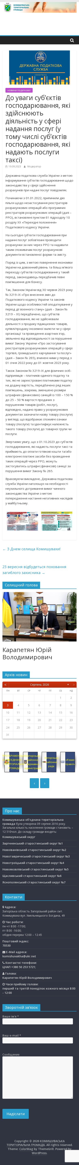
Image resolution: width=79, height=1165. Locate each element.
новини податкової (19, 90)
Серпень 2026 (39, 684)
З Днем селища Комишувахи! (31, 548)
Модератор (34, 166)
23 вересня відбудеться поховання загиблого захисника (34, 569)
